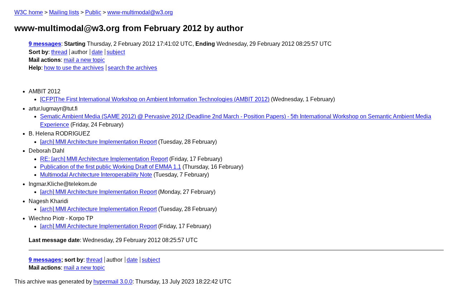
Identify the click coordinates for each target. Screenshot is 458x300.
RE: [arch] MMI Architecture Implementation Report (104, 159)
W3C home (28, 12)
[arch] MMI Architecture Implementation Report (98, 142)
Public (93, 12)
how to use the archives (74, 68)
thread (59, 52)
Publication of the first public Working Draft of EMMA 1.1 (110, 167)
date (97, 52)
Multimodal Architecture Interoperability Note (96, 175)
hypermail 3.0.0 (112, 282)
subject (116, 52)
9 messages (45, 44)
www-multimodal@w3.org (140, 12)
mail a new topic (84, 60)
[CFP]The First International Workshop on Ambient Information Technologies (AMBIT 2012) (154, 99)
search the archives (132, 68)
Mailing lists (64, 12)
